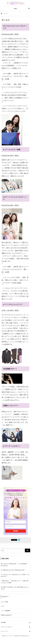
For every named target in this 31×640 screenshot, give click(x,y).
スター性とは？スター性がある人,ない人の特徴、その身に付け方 (15, 575)
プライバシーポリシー (6, 627)
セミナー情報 (4, 601)
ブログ (2, 606)
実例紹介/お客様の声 (6, 615)
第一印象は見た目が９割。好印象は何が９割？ (13, 570)
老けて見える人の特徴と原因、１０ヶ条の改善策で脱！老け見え (14, 564)
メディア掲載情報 (5, 610)
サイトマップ (4, 631)
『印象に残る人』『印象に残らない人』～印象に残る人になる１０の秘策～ (15, 581)
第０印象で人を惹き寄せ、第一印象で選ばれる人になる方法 (15, 588)
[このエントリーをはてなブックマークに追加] (19, 540)
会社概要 (3, 622)
